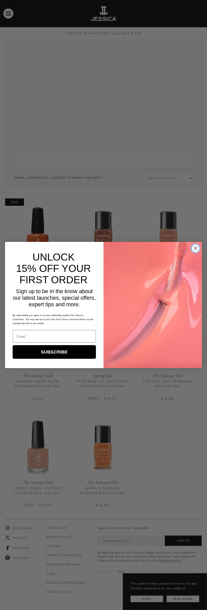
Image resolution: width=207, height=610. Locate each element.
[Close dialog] (195, 248)
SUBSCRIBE (54, 351)
